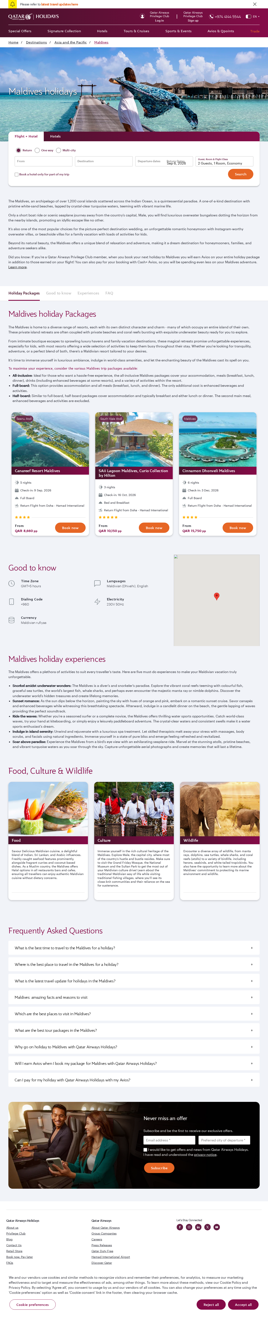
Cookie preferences (32, 1305)
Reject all (211, 1305)
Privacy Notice (98, 693)
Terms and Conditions (120, 688)
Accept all (243, 1305)
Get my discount (96, 706)
